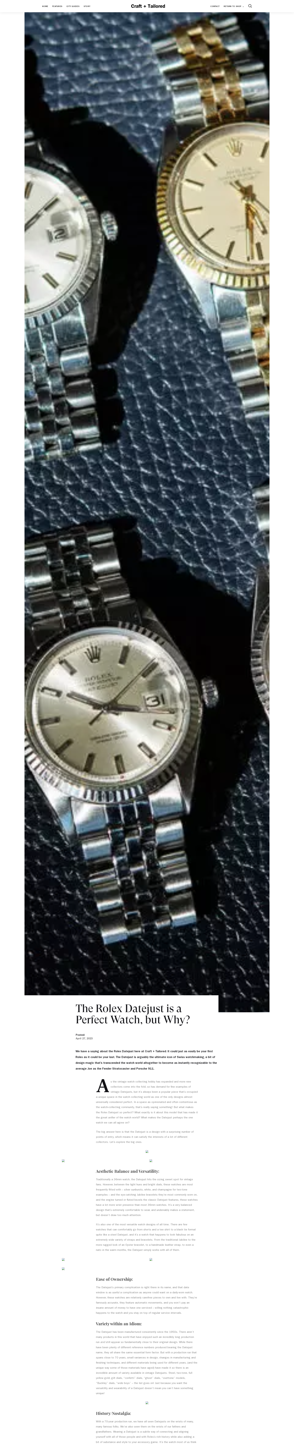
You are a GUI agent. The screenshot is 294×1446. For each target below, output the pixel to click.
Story (87, 6)
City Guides (73, 6)
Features (57, 6)
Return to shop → (234, 6)
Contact (215, 6)
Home (45, 6)
